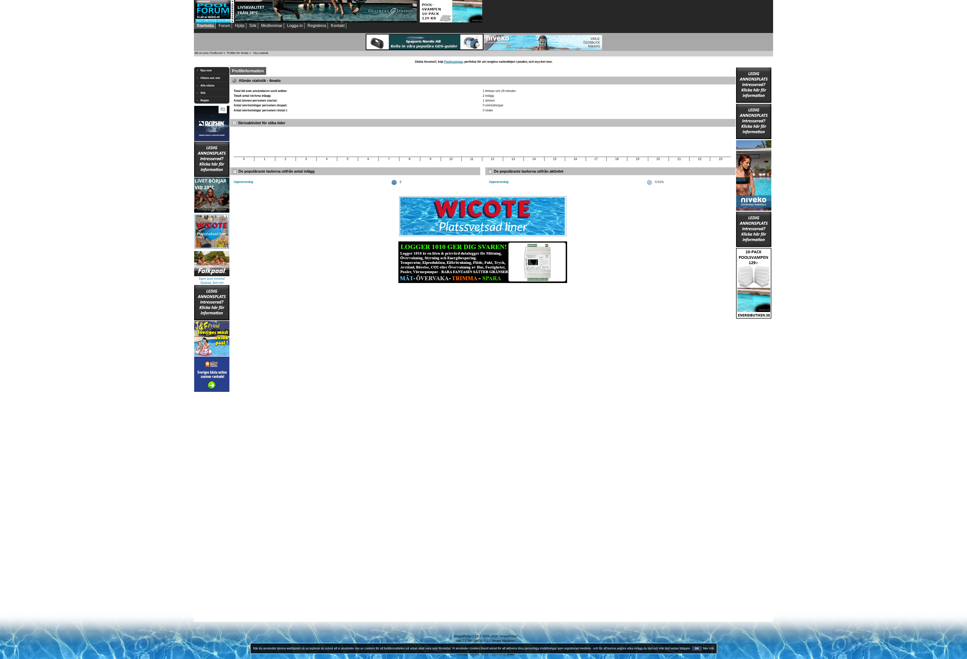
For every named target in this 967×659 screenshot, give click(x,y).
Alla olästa (207, 85)
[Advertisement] (211, 468)
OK (697, 648)
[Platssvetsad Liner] (482, 236)
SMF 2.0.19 (463, 641)
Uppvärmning (243, 182)
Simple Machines (503, 641)
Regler (204, 100)
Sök (202, 92)
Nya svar (206, 70)
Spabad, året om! (212, 283)
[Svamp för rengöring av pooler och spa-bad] (753, 282)
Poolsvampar (453, 62)
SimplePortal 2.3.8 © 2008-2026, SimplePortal (485, 636)
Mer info (708, 648)
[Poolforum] (214, 21)
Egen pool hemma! (212, 278)
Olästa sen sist (210, 77)
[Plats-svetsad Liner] (211, 249)
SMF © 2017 (481, 641)
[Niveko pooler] (753, 174)
